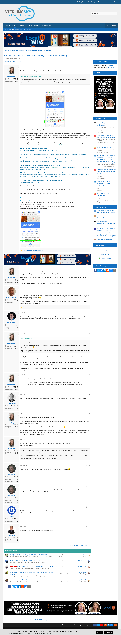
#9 (89, 439)
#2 (89, 268)
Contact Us (112, 2)
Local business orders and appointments (31, 76)
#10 (89, 465)
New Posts (23, 25)
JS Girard (83, 556)
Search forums (27, 29)
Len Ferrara (83, 581)
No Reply (37, 25)
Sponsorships (102, 2)
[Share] (87, 67)
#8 (89, 413)
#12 (89, 507)
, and (33, 250)
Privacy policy (80, 625)
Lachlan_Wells (14, 576)
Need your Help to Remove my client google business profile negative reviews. (106, 171)
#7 (89, 394)
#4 (89, 313)
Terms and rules (71, 625)
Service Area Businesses (103, 152)
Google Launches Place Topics (20, 580)
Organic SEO (100, 190)
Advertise (63, 625)
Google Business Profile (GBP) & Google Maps (40, 556)
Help (86, 625)
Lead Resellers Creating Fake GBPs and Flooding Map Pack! (106, 136)
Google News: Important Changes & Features (37, 568)
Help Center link (56, 167)
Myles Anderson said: (26, 338)
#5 (89, 334)
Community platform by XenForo (60, 629)
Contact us (57, 625)
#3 (89, 288)
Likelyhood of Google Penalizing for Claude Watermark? (103, 183)
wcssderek (83, 568)
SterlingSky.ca (81, 2)
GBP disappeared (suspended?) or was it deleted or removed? (106, 124)
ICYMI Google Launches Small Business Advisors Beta (35, 566)
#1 (89, 67)
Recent (30, 25)
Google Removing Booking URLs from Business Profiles (28, 555)
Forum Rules (7, 29)
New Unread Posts (17, 29)
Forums (16, 25)
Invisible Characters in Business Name (103, 194)
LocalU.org (91, 2)
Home (8, 25)
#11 (89, 486)
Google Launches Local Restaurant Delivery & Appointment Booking (35, 55)
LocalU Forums (46, 25)
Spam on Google (101, 178)
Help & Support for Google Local (105, 166)
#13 (89, 526)
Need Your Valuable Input (104, 147)
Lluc (11, 562)
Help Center (61, 145)
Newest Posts (100, 118)
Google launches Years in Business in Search (25, 560)
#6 (89, 375)
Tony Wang (83, 574)
